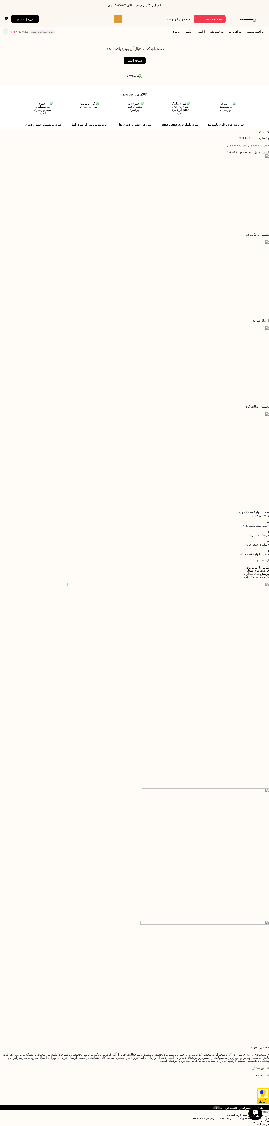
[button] (261, 1068)
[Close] (1, 1107)
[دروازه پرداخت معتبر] (263, 1103)
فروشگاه (263, 1124)
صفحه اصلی (135, 60)
